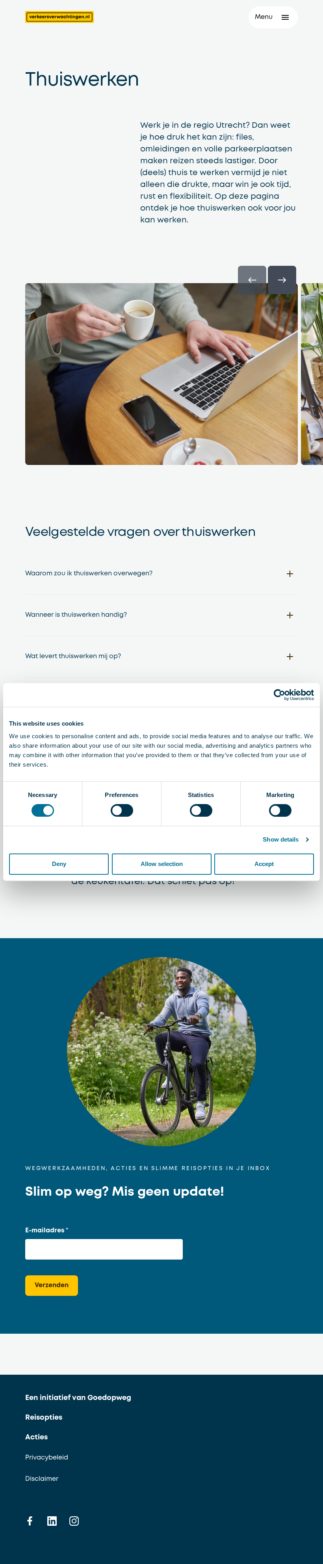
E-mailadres (44, 1231)
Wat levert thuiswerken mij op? (73, 656)
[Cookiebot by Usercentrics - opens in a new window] (279, 695)
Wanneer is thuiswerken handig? (76, 615)
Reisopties (43, 1418)
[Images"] (161, 377)
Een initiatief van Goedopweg (78, 1398)
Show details (281, 839)
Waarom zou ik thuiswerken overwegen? (88, 574)
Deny (59, 863)
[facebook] (30, 1521)
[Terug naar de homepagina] (59, 16)
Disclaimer (41, 1479)
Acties (36, 1437)
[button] (273, 17)
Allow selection (162, 863)
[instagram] (74, 1521)
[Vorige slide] (252, 280)
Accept (264, 863)
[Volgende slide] (282, 280)
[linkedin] (52, 1521)
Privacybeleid (46, 1458)
